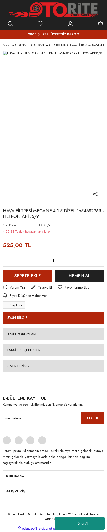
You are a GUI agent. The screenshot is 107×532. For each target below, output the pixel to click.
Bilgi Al (83, 523)
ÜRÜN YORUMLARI (21, 333)
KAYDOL (92, 418)
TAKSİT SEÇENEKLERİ (24, 350)
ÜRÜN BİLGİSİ (18, 317)
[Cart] (100, 23)
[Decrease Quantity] (10, 260)
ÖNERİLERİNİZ (18, 366)
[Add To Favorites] (73, 287)
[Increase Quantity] (96, 260)
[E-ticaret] (52, 528)
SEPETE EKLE (27, 276)
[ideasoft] (27, 528)
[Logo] (53, 9)
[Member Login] (70, 23)
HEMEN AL (79, 276)
